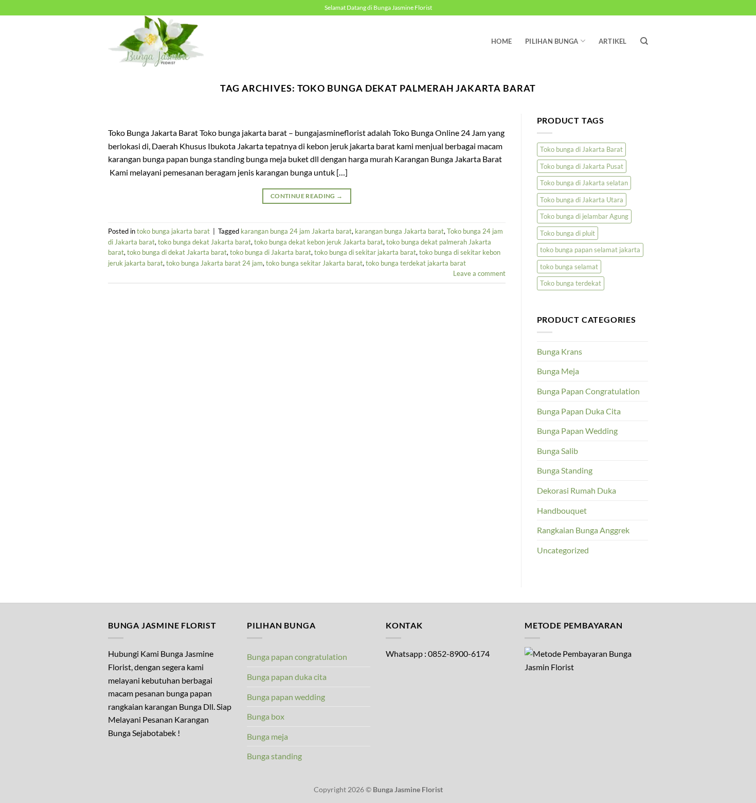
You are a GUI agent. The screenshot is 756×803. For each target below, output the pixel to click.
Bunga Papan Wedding (577, 430)
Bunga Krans (559, 351)
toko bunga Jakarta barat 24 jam (214, 263)
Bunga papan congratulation (297, 656)
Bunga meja (267, 736)
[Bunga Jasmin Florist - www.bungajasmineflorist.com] (159, 41)
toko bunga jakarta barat (173, 231)
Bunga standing (274, 756)
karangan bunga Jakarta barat (399, 231)
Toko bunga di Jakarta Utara (581, 200)
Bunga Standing (564, 470)
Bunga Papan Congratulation (588, 391)
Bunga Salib (557, 451)
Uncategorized (563, 550)
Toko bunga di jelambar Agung (584, 216)
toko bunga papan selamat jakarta (590, 250)
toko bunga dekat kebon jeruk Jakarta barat (318, 242)
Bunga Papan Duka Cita (579, 411)
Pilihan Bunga (551, 41)
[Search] (644, 41)
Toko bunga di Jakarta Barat (581, 149)
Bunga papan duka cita (287, 677)
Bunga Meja (558, 371)
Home (501, 41)
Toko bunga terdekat (570, 283)
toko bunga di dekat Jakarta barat (177, 252)
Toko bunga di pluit (567, 233)
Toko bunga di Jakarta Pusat (581, 166)
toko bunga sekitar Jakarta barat (314, 263)
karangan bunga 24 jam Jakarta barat (296, 231)
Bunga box (265, 716)
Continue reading (307, 196)
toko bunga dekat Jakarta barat (204, 242)
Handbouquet (562, 510)
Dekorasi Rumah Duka (576, 490)
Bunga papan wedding (286, 697)
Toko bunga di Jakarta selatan (584, 183)
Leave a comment (479, 273)
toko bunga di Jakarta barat (270, 252)
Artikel (613, 41)
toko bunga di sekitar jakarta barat (365, 252)
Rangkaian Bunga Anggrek (583, 530)
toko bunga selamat (569, 267)
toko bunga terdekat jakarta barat (416, 263)
